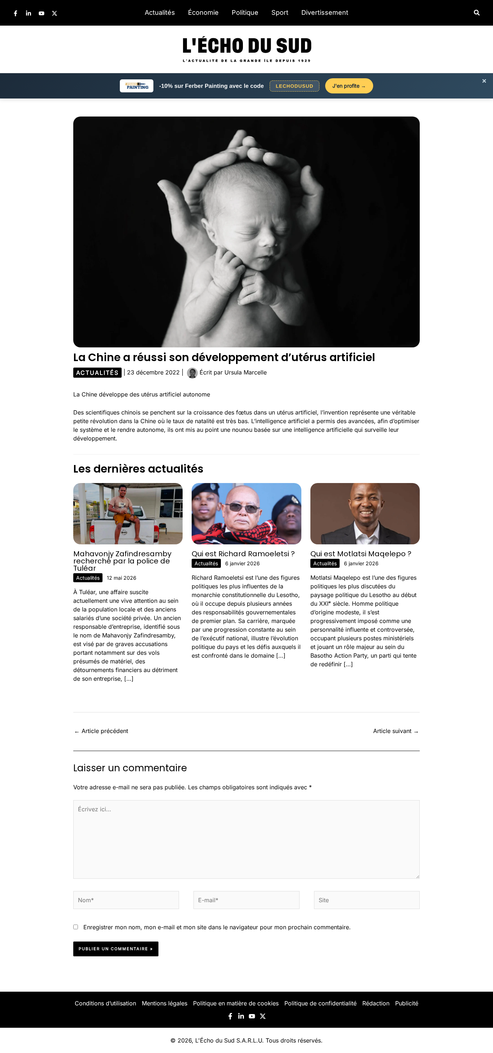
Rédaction (375, 1003)
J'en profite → (349, 86)
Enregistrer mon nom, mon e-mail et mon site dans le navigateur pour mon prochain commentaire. (217, 927)
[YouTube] (41, 13)
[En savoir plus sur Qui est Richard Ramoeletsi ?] (246, 513)
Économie (203, 12)
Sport (279, 12)
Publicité (406, 1003)
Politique (245, 12)
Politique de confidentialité (320, 1003)
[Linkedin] (28, 13)
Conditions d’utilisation (105, 1003)
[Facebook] (15, 13)
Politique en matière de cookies (236, 1003)
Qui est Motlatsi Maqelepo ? (360, 554)
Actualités (160, 12)
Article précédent (101, 730)
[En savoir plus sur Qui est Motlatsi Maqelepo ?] (365, 513)
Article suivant (396, 730)
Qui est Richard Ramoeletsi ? (243, 554)
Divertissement (324, 12)
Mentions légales (164, 1003)
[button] (477, 12)
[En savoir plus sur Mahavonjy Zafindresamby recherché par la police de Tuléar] (128, 513)
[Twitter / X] (54, 13)
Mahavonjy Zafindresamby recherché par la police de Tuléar (122, 561)
